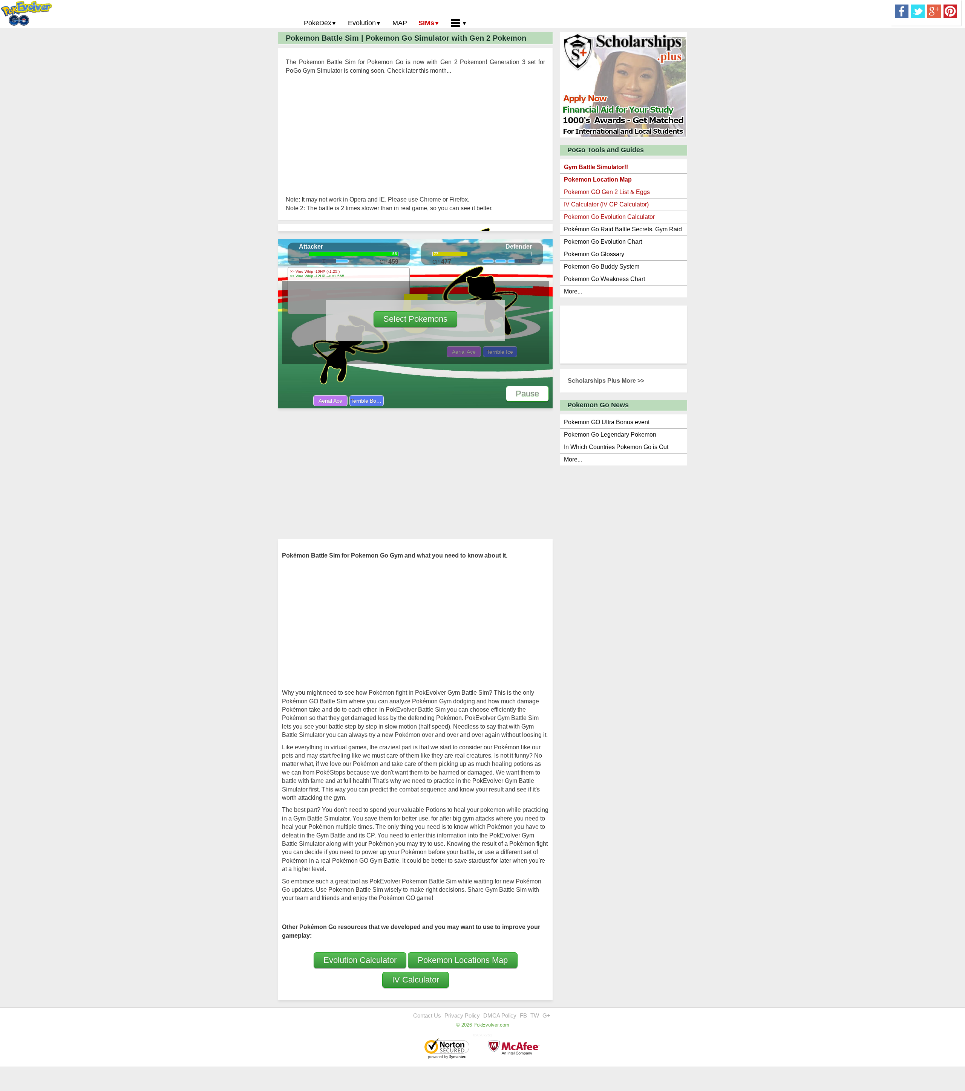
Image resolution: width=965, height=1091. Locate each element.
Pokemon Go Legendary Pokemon (610, 434)
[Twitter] (918, 10)
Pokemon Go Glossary (594, 254)
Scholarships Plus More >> (606, 380)
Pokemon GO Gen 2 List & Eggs (607, 192)
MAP (399, 23)
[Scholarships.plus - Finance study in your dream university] (623, 84)
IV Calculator (415, 979)
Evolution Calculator (360, 960)
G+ (546, 1015)
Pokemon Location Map (598, 179)
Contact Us (427, 1015)
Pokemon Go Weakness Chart (604, 279)
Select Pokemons (415, 319)
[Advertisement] (415, 135)
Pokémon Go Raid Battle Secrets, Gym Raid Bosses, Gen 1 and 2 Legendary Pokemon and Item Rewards (623, 230)
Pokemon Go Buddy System (601, 266)
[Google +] (934, 10)
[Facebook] (901, 10)
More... (573, 291)
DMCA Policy (499, 1015)
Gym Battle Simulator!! (596, 167)
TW (534, 1015)
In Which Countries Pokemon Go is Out (616, 447)
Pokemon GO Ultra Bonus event (606, 422)
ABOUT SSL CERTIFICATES (447, 1049)
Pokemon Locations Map (463, 960)
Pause (527, 393)
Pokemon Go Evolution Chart (603, 241)
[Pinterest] (950, 10)
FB (523, 1015)
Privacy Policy (462, 1015)
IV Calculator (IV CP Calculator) (606, 204)
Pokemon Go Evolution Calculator (609, 217)
